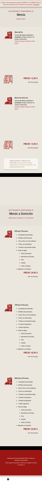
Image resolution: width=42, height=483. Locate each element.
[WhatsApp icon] (15, 468)
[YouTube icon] (22, 468)
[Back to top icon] (21, 454)
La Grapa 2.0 (21, 465)
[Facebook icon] (17, 468)
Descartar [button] (36, 4)
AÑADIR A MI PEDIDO (19, 293)
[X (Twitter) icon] (20, 468)
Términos (23, 463)
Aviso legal (8, 463)
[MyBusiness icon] (26, 468)
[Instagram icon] (24, 468)
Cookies (29, 463)
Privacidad (16, 463)
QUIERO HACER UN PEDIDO (21, 193)
